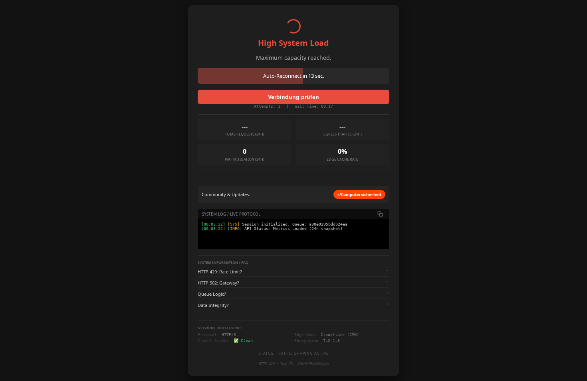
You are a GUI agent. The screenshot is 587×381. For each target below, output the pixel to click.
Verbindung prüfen (293, 97)
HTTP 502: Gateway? (218, 283)
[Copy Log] (380, 214)
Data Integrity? (213, 305)
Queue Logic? (212, 294)
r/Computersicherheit (359, 194)
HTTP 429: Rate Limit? (220, 272)
